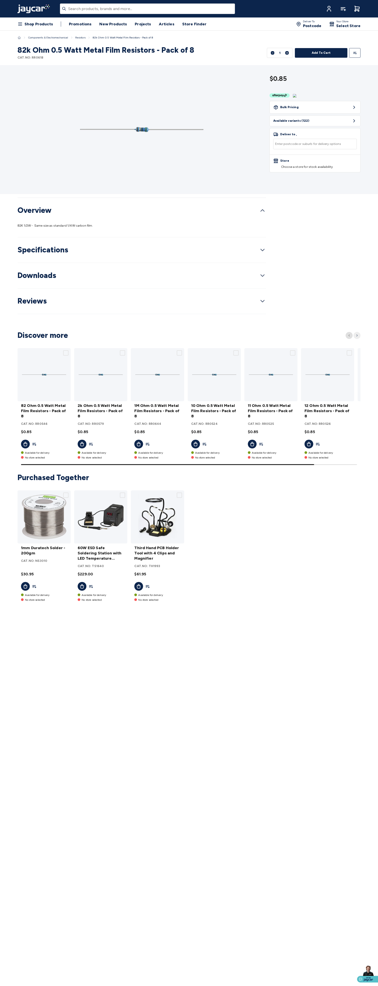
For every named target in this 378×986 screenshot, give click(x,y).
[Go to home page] (34, 8)
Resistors (80, 37)
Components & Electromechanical (48, 37)
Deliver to (288, 134)
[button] (329, 8)
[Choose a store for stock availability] (315, 163)
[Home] (19, 37)
